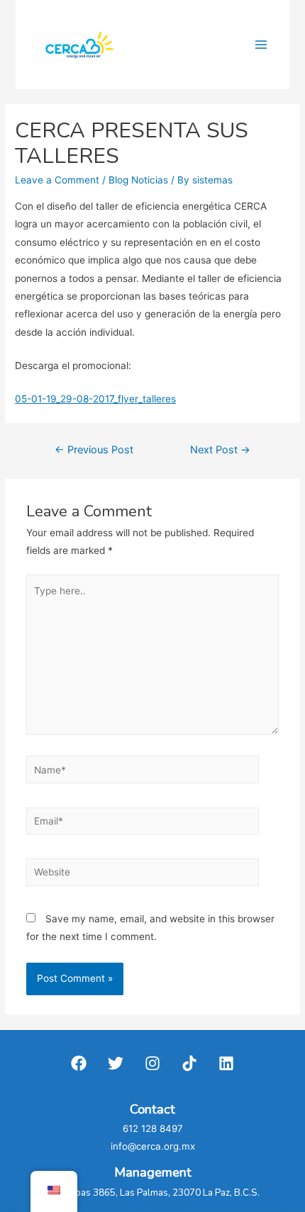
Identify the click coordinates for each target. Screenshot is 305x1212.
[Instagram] (152, 1063)
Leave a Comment (57, 180)
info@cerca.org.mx (153, 1146)
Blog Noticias (138, 180)
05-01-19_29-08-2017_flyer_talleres (95, 398)
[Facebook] (79, 1063)
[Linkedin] (226, 1063)
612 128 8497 (153, 1128)
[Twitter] (115, 1063)
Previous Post (94, 449)
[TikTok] (189, 1063)
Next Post (220, 449)
